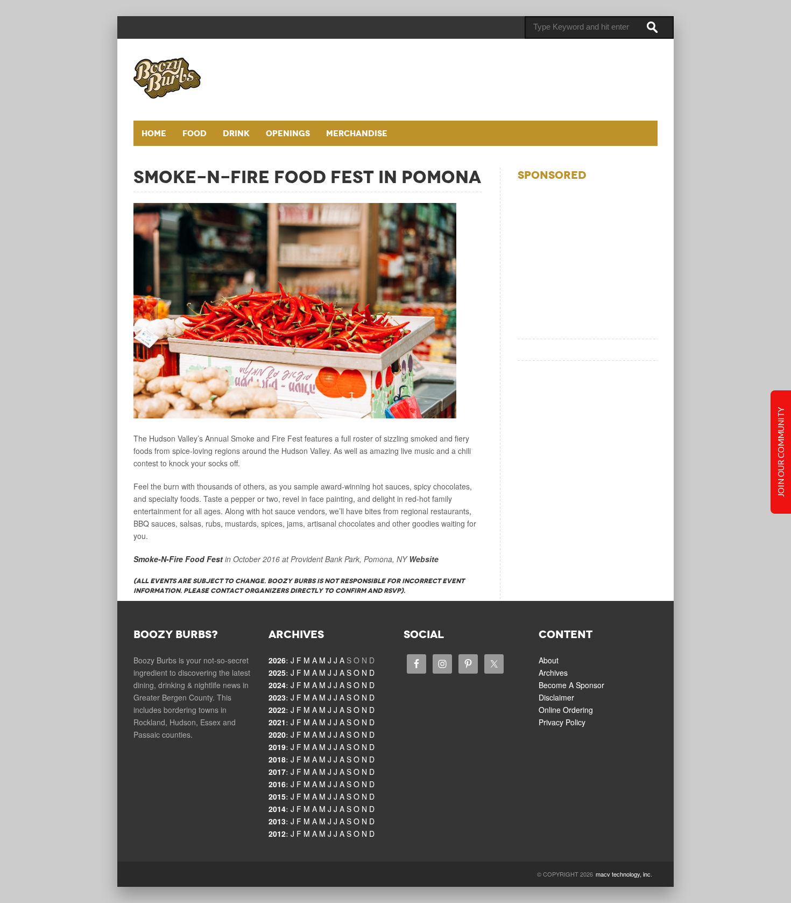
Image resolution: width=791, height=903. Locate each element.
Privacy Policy (562, 722)
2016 (277, 784)
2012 (277, 833)
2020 (277, 734)
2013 (277, 821)
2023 (277, 697)
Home (154, 133)
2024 (277, 685)
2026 (277, 660)
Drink (236, 133)
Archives (553, 672)
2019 (277, 746)
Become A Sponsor (571, 685)
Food (194, 133)
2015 (277, 796)
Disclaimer (556, 697)
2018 (277, 759)
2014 (277, 808)
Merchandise (356, 133)
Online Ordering (566, 709)
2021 (277, 722)
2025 (277, 672)
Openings (288, 133)
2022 (277, 709)
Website (424, 559)
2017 (277, 771)
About (549, 660)
